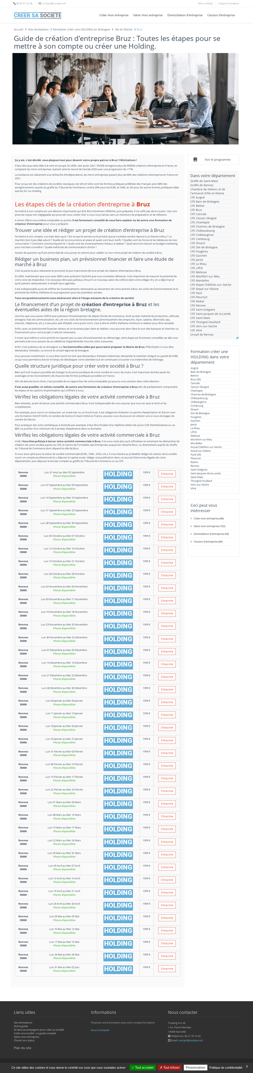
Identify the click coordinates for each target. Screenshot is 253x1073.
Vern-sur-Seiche (200, 484)
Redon (194, 462)
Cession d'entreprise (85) (208, 541)
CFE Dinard (197, 243)
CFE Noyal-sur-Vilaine (204, 289)
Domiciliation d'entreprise (185, 15)
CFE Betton (197, 206)
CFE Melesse (198, 272)
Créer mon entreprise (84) (209, 518)
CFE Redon (197, 301)
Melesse (195, 435)
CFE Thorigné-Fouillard (205, 322)
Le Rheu (195, 428)
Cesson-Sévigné (200, 387)
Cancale (195, 383)
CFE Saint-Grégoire (202, 309)
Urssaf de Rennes (202, 334)
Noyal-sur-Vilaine (201, 451)
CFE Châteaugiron (202, 235)
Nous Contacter (100, 1030)
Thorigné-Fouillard (201, 481)
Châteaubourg (199, 398)
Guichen (195, 420)
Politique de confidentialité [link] (225, 1067)
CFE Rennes (198, 305)
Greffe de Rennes (201, 185)
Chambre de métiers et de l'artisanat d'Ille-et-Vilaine (207, 191)
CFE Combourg (200, 239)
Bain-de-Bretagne (201, 372)
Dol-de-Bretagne (200, 413)
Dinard (194, 409)
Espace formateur (229, 3)
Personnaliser (195, 1067)
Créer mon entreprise (113, 15)
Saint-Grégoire (199, 469)
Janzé (194, 424)
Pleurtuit (196, 458)
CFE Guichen (198, 255)
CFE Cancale (198, 214)
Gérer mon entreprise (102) (209, 526)
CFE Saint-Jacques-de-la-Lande (210, 314)
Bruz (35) (196, 379)
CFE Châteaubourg (202, 230)
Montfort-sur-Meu (201, 439)
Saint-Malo (197, 477)
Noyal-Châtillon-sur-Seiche (206, 447)
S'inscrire (167, 474)
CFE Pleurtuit (198, 297)
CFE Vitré (196, 330)
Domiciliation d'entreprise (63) (211, 534)
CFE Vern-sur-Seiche (203, 326)
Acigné (194, 368)
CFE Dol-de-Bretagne (204, 247)
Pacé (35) (196, 454)
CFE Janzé (196, 260)
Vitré (193, 488)
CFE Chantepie (200, 222)
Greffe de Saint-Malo (204, 181)
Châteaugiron (199, 402)
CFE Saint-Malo (200, 318)
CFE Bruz (196, 210)
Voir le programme (217, 159)
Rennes (195, 466)
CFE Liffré (196, 268)
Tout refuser (171, 1067)
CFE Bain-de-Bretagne (204, 201)
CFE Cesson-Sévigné (203, 218)
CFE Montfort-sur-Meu (205, 276)
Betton (195, 375)
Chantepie (197, 390)
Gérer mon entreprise (148, 15)
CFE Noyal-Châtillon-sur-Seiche (210, 285)
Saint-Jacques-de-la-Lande (206, 473)
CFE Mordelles (199, 280)
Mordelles (196, 443)
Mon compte (205, 3)
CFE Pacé (196, 293)
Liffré (194, 432)
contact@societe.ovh (190, 1040)
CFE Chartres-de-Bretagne (207, 226)
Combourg (197, 405)
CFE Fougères (199, 251)
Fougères (196, 417)
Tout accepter (144, 1067)
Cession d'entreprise (221, 15)
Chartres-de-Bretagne (203, 394)
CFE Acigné (197, 197)
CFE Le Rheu (198, 264)
